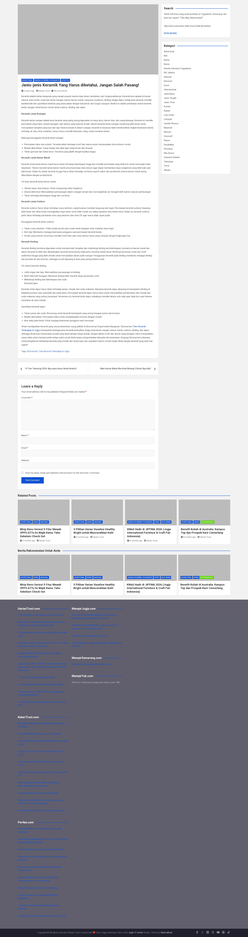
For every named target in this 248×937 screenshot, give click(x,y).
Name (25, 435)
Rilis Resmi (169, 153)
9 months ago (189, 537)
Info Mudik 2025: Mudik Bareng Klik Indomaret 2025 (42, 916)
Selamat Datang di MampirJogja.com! (89, 635)
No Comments (60, 91)
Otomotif (168, 136)
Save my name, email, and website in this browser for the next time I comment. (62, 473)
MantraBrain (166, 932)
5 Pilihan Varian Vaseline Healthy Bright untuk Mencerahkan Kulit (94, 531)
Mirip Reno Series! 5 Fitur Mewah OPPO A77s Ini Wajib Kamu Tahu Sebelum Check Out (40, 533)
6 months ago (136, 540)
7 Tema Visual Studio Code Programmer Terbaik (40, 684)
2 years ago (29, 91)
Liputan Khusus (171, 123)
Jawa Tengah (170, 98)
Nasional (168, 127)
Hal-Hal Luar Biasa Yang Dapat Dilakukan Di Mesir (41, 849)
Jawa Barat (169, 94)
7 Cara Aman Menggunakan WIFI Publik (36, 677)
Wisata (167, 170)
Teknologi (168, 161)
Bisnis (166, 64)
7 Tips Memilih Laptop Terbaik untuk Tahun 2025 (40, 615)
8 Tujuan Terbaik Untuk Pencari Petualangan (38, 888)
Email (24, 448)
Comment (26, 397)
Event (166, 85)
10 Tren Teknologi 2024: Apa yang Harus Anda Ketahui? (51, 368)
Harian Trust (44, 91)
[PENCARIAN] (170, 33)
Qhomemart (32, 351)
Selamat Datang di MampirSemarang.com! (91, 664)
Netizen (167, 132)
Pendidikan (169, 144)
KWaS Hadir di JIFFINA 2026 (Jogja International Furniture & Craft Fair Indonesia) (149, 533)
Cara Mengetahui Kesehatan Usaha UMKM (37, 793)
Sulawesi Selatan (172, 157)
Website (25, 460)
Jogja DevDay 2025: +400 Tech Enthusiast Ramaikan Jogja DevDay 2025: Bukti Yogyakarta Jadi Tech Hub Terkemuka (42, 666)
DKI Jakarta (169, 72)
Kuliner (167, 111)
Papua (167, 140)
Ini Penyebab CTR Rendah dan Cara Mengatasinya (41, 810)
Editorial (167, 77)
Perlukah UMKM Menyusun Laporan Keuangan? (40, 733)
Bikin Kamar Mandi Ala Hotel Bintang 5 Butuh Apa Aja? (125, 368)
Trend (166, 165)
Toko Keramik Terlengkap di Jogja (54, 351)
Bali (165, 55)
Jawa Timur (169, 102)
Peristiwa (168, 149)
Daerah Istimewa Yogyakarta (47, 80)
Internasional (170, 89)
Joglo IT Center (135, 932)
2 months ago (29, 540)
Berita (166, 60)
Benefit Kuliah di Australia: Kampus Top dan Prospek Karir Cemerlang (203, 531)
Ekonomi (168, 81)
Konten (167, 106)
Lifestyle (65, 80)
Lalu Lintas (169, 115)
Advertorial (27, 80)
